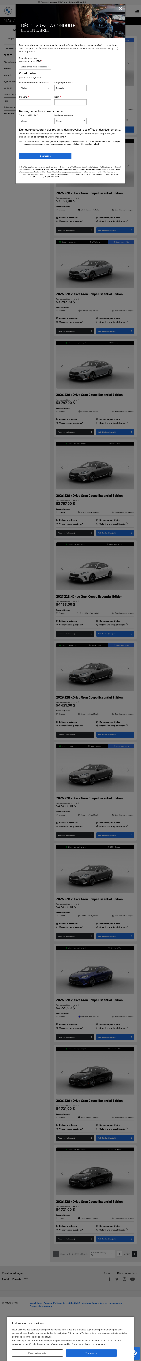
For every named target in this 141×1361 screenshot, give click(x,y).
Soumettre (45, 155)
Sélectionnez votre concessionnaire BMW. (30, 59)
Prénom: (24, 96)
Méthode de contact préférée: (34, 82)
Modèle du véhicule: (65, 115)
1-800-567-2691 (88, 169)
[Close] (121, 9)
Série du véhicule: (28, 115)
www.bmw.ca (27, 172)
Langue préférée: (63, 82)
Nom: (57, 96)
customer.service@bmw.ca (65, 169)
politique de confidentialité (50, 172)
